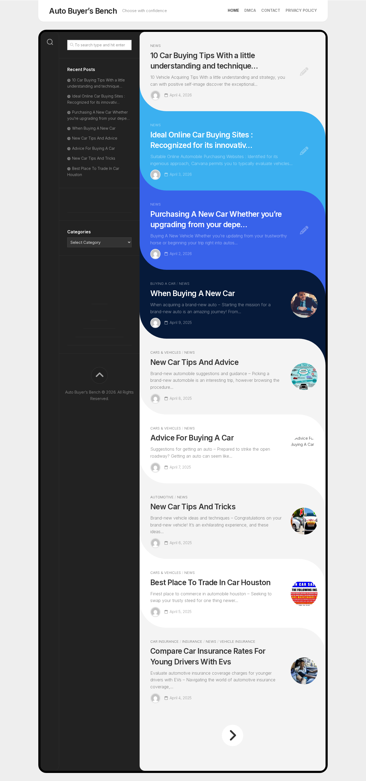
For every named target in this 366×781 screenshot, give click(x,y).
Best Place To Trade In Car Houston (210, 582)
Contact (270, 10)
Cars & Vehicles (165, 352)
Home (233, 10)
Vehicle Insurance (237, 641)
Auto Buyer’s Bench (83, 11)
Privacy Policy (301, 10)
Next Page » (232, 735)
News (155, 45)
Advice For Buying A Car (192, 437)
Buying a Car (162, 283)
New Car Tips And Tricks (193, 506)
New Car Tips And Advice (194, 362)
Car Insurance (164, 641)
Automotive (162, 497)
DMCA (250, 10)
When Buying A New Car (192, 293)
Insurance (192, 641)
